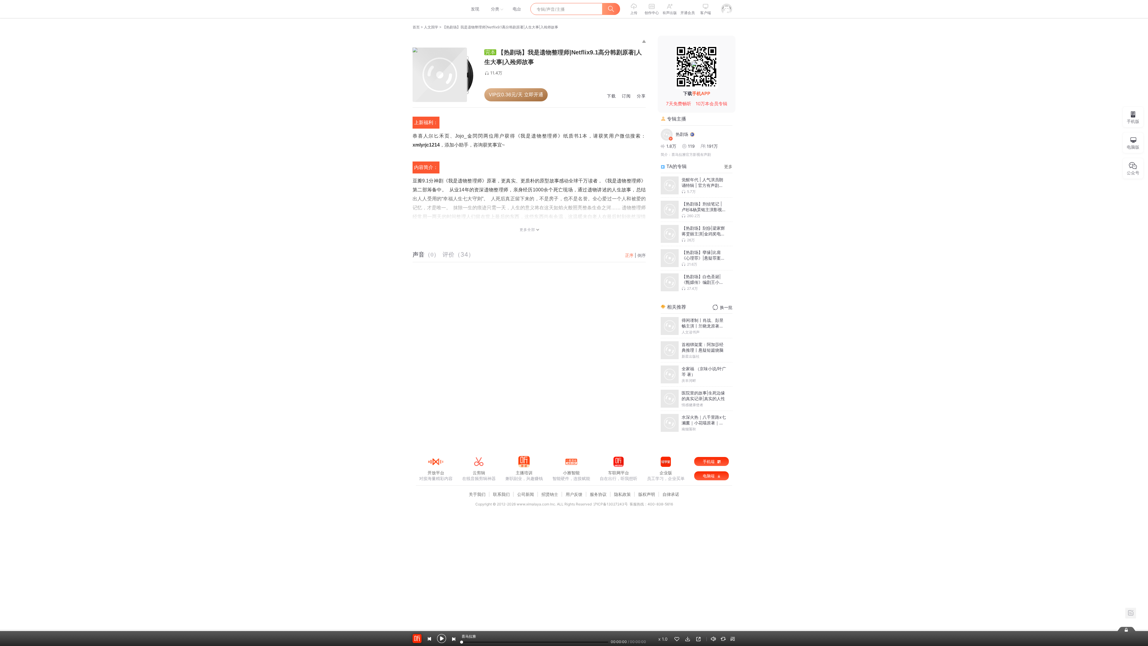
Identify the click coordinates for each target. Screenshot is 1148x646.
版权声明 (646, 494)
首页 (416, 27)
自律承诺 (670, 494)
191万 (712, 146)
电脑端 (709, 475)
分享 (641, 96)
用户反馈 (574, 494)
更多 (728, 166)
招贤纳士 (549, 494)
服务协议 (598, 494)
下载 (611, 96)
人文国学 (431, 27)
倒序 (641, 255)
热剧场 (682, 134)
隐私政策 (622, 494)
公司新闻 (525, 494)
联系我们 (501, 494)
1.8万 (671, 146)
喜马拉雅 (436, 9)
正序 (629, 255)
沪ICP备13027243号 (610, 504)
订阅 (626, 96)
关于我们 (477, 494)
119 (691, 146)
